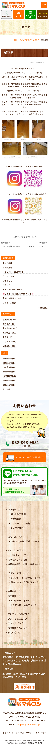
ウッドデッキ (8, 276)
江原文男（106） (10, 341)
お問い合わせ (14, 632)
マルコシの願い (15, 550)
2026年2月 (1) (9, 367)
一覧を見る (43, 307)
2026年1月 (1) (9, 371)
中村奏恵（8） (9, 324)
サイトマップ (41, 732)
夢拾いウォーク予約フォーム (24, 582)
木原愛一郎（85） (10, 328)
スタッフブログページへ (24, 236)
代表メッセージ (18, 555)
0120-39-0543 (33, 716)
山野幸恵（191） (10, 332)
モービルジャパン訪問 (12, 289)
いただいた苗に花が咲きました (18, 293)
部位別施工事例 (18, 514)
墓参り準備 (7, 263)
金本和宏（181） (10, 345)
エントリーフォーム (20, 600)
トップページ (8, 732)
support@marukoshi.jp (28, 724)
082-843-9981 (18, 720)
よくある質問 (17, 528)
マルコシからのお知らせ (20, 614)
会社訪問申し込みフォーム (23, 605)
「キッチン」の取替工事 (13, 272)
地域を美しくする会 (17, 559)
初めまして (7, 280)
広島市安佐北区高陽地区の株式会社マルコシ (27, 740)
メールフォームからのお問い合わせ (30, 457)
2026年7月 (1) (9, 362)
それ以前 (6, 389)
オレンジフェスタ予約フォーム (25, 577)
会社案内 (12, 591)
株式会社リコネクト (35, 743)
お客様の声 (15, 518)
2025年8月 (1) (9, 384)
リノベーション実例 (20, 523)
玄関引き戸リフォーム (12, 298)
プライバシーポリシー (24, 732)
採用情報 (12, 595)
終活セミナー (8, 285)
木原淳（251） (9, 337)
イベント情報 (14, 573)
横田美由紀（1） (10, 319)
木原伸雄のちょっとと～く (21, 628)
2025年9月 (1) (9, 380)
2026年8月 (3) (9, 358)
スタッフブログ (15, 623)
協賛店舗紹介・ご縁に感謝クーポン (25, 564)
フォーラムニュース (17, 618)
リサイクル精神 (9, 302)
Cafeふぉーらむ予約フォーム (24, 541)
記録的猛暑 (7, 267)
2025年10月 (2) (9, 376)
